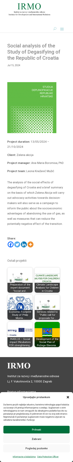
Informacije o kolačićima (24, 457)
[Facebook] (11, 244)
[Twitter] (17, 244)
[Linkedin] (24, 244)
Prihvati (36, 429)
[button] (68, 397)
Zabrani (36, 439)
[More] (30, 244)
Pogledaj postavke (36, 448)
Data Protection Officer (48, 457)
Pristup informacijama (21, 391)
